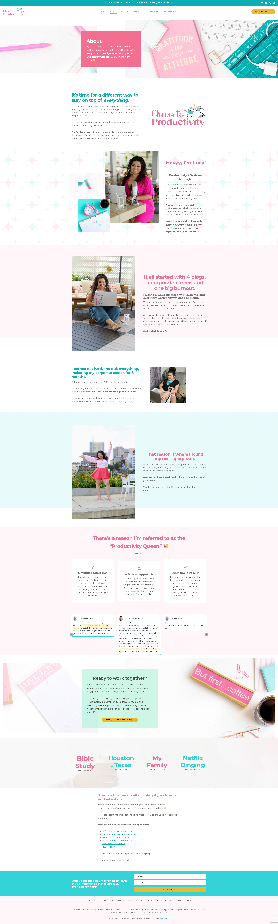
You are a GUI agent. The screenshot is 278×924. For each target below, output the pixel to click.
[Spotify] (270, 3)
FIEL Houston (108, 847)
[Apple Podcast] (266, 3)
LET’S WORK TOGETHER (263, 11)
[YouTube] (262, 3)
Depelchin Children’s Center (116, 837)
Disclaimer (170, 901)
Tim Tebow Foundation (113, 844)
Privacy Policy (184, 901)
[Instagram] (274, 3)
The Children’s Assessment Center (119, 840)
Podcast (125, 11)
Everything (109, 901)
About (113, 11)
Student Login (136, 901)
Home (103, 11)
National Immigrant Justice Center (119, 834)
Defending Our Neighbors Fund (117, 831)
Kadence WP (164, 918)
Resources (122, 901)
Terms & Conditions (154, 901)
